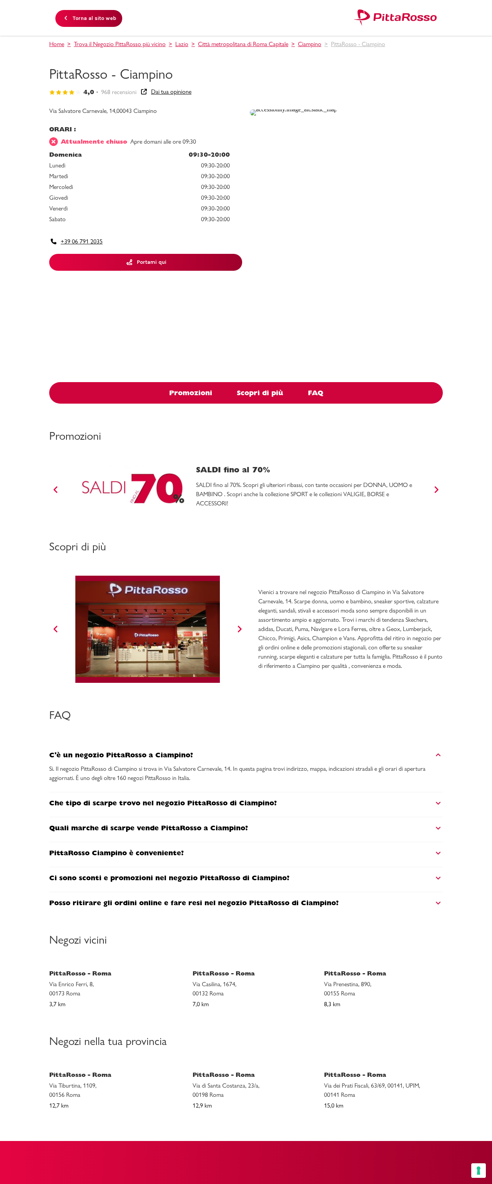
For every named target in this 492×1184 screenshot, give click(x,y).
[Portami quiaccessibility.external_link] (293, 109)
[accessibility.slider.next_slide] (436, 489)
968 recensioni (118, 92)
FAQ (315, 392)
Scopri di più (260, 392)
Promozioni (190, 392)
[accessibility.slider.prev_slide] (55, 489)
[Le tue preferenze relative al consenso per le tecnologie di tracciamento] (478, 1170)
